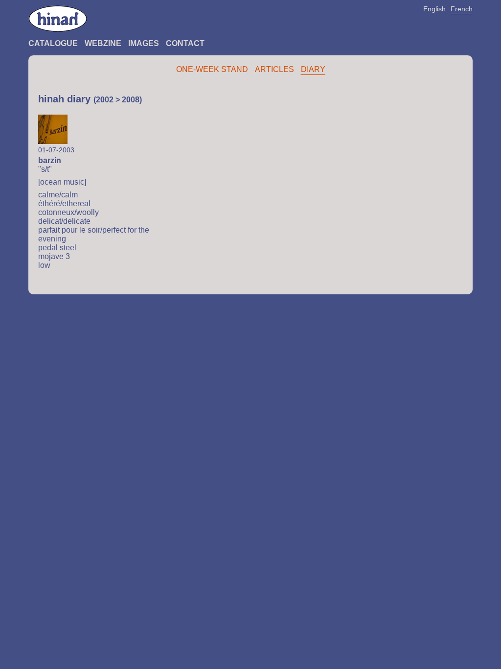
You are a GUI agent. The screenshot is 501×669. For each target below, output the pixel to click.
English (434, 9)
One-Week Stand (212, 69)
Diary (313, 69)
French (462, 9)
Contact (185, 43)
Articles (274, 69)
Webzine (103, 43)
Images (143, 43)
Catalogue (53, 43)
